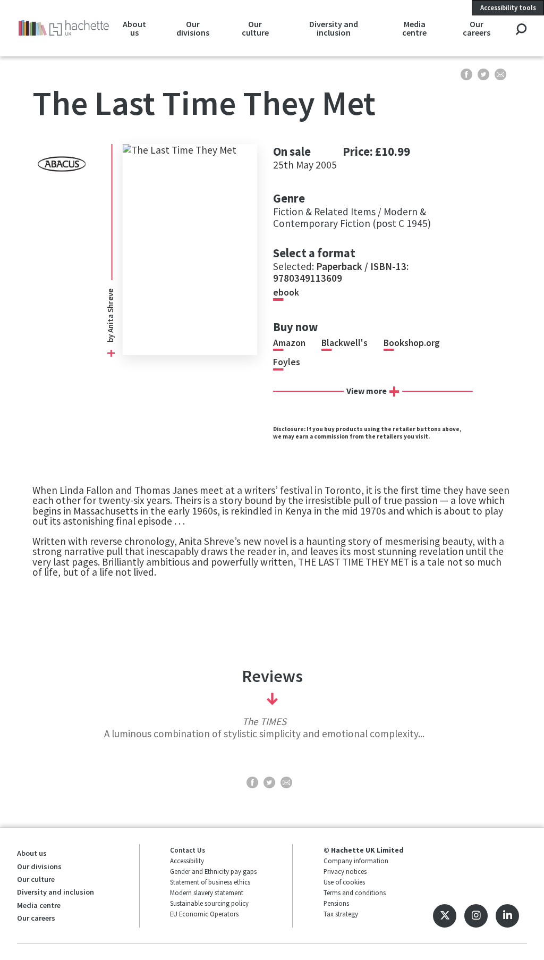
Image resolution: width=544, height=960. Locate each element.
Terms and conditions (355, 892)
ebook (286, 292)
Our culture (255, 28)
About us (134, 28)
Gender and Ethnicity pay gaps (213, 871)
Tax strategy (341, 914)
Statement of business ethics (210, 882)
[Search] (521, 30)
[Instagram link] (476, 916)
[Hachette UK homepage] (64, 28)
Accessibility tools (508, 7)
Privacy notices (345, 871)
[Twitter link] (444, 916)
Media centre (414, 28)
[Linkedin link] (507, 916)
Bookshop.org (412, 343)
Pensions (336, 903)
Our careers (476, 28)
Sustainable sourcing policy (209, 903)
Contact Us (187, 850)
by (110, 337)
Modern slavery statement (206, 892)
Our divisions (192, 28)
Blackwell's (344, 343)
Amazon (289, 343)
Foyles (286, 362)
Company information (356, 860)
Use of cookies (344, 882)
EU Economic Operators (204, 914)
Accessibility (187, 860)
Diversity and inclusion (333, 28)
